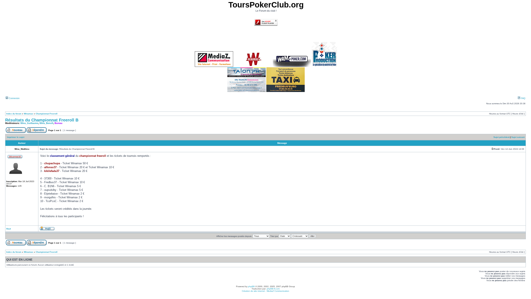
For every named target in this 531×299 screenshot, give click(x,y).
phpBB (251, 286)
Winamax (28, 114)
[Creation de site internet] (214, 66)
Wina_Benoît (46, 123)
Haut (8, 229)
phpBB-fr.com (273, 289)
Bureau (58, 123)
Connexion (13, 98)
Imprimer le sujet (15, 137)
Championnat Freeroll (46, 114)
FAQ (522, 98)
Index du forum (13, 114)
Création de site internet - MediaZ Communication (265, 291)
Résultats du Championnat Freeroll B (41, 120)
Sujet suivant (518, 137)
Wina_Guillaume (29, 123)
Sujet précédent (501, 137)
